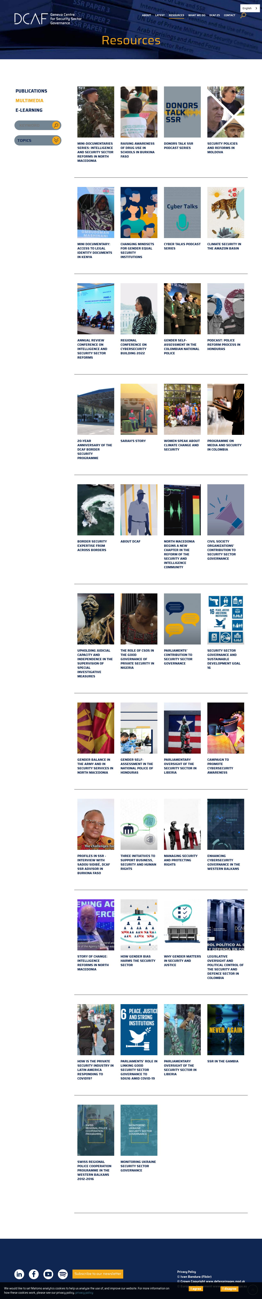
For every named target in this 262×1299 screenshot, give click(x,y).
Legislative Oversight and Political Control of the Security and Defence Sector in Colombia (225, 967)
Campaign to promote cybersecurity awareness (220, 766)
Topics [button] (24, 140)
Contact (229, 15)
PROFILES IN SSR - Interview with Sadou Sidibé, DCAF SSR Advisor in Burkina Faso (93, 864)
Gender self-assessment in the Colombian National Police (181, 347)
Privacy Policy (186, 1272)
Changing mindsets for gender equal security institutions (137, 251)
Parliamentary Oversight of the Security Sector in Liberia (180, 1068)
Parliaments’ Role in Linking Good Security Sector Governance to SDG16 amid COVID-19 (139, 1070)
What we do (196, 15)
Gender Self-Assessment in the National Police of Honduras (137, 766)
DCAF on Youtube (48, 1274)
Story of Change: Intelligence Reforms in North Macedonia (93, 963)
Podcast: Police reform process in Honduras (223, 344)
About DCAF (130, 541)
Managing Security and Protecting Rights (181, 860)
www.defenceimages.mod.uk (225, 1281)
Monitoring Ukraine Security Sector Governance (138, 1166)
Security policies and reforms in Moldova (222, 148)
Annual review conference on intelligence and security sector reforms (92, 349)
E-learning (29, 110)
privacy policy (84, 1292)
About (146, 15)
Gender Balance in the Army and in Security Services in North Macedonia (95, 766)
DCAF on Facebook (34, 1274)
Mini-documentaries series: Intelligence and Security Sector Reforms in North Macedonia (95, 152)
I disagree (229, 1288)
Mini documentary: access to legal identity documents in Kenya (94, 251)
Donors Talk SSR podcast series (178, 145)
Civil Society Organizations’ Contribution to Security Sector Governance (221, 550)
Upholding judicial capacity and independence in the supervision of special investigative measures (95, 663)
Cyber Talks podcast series (182, 246)
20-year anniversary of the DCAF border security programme (94, 449)
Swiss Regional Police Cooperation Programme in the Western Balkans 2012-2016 (94, 1170)
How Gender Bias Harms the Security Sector (138, 961)
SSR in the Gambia (222, 1061)
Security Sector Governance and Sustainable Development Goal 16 (224, 659)
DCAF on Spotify (63, 1274)
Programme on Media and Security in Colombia (224, 445)
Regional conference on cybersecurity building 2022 (134, 347)
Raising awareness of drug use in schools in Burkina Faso (138, 150)
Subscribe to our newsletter (98, 1274)
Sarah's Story (133, 440)
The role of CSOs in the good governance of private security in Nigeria (137, 659)
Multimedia (29, 100)
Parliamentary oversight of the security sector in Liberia (180, 766)
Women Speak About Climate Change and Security (182, 445)
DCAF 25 (214, 15)
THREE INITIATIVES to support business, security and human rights (138, 862)
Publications (31, 91)
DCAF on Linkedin (19, 1274)
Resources (176, 15)
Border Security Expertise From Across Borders (92, 546)
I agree (196, 1288)
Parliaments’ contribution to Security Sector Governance (178, 657)
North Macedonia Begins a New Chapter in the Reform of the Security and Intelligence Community (179, 554)
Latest (160, 15)
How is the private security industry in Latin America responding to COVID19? (95, 1070)
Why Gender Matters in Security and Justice (182, 961)
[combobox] (250, 8)
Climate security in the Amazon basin (224, 246)
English (247, 8)
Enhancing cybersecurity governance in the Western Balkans (223, 862)
